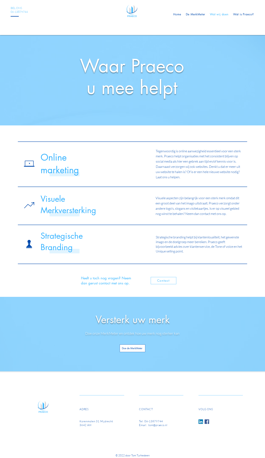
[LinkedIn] (200, 421)
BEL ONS (16, 8)
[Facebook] (207, 421)
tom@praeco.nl (157, 425)
